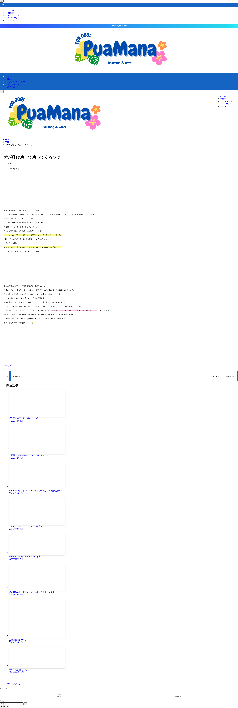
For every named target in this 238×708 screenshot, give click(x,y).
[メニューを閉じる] (2, 1)
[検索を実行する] (25, 703)
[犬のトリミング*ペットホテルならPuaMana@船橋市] (119, 69)
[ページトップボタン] (2, 701)
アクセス (12, 20)
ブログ (8, 166)
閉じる (5, 706)
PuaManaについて (12, 684)
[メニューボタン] (2, 91)
